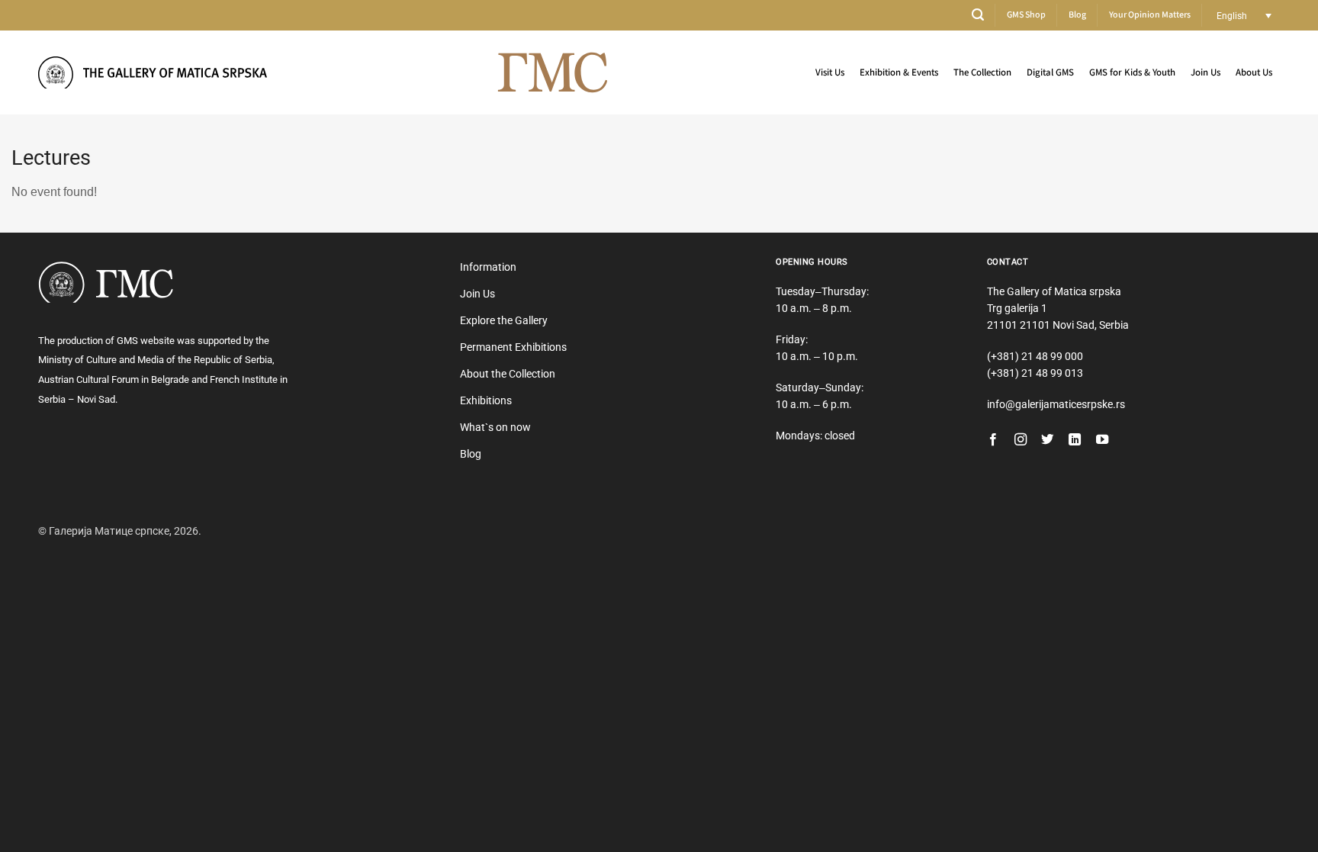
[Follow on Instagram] (1020, 440)
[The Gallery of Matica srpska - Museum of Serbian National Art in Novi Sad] (152, 72)
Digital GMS (1050, 72)
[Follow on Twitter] (1047, 440)
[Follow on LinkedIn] (1075, 440)
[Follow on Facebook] (993, 440)
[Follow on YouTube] (1102, 440)
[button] (978, 15)
